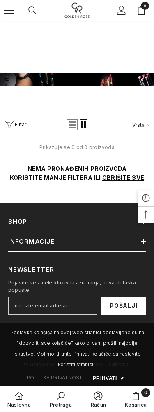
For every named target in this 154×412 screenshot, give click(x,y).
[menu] (9, 10)
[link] (77, 79)
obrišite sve (123, 177)
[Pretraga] (32, 10)
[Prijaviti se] (121, 10)
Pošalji (123, 305)
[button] (72, 124)
